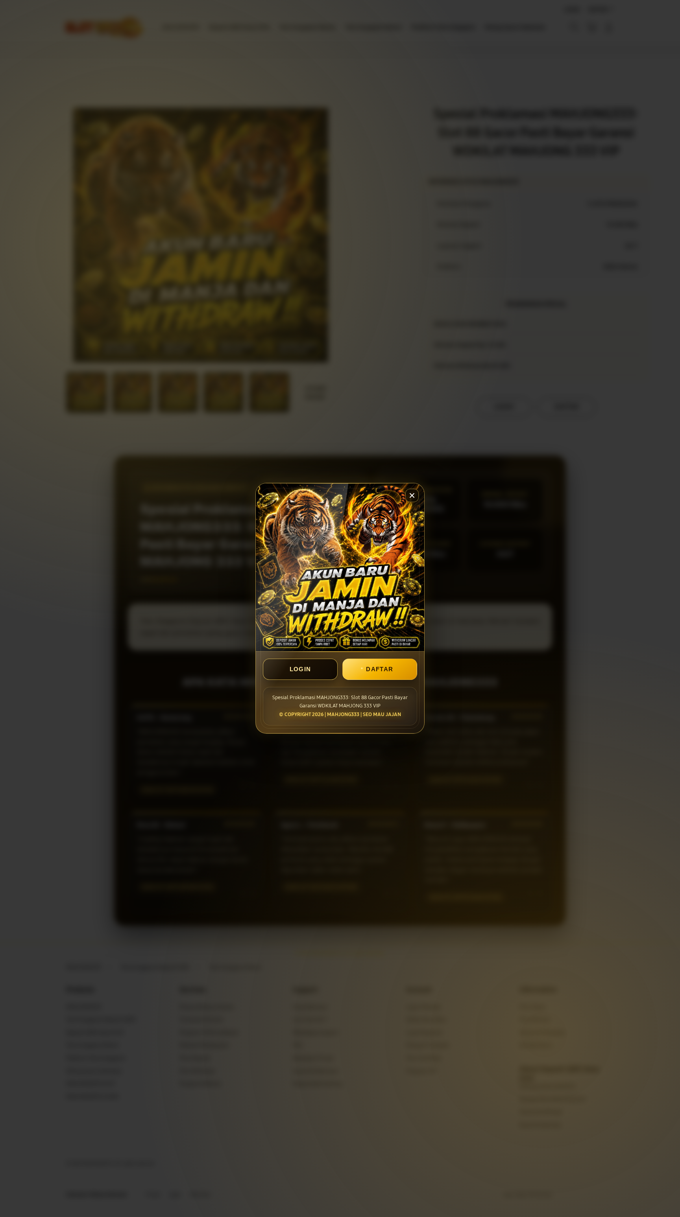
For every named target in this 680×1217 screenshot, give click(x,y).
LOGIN (300, 669)
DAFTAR (379, 669)
